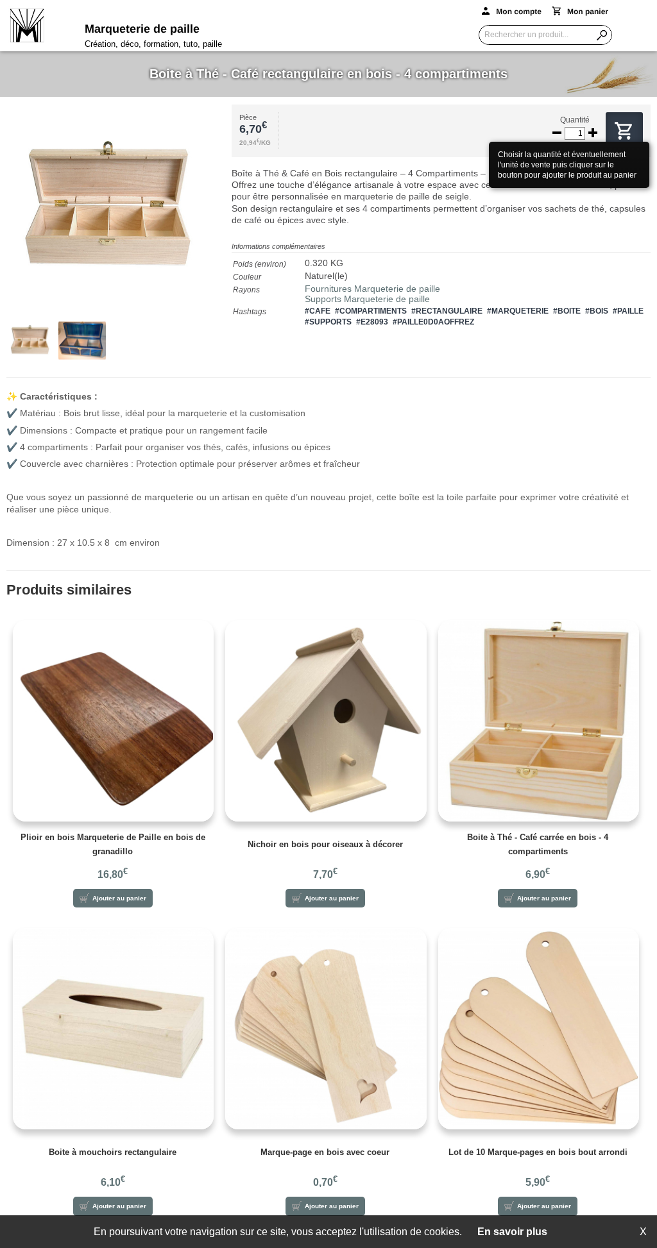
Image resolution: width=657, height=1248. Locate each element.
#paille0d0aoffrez (433, 321)
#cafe (317, 311)
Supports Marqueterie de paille (367, 299)
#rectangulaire (446, 311)
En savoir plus (512, 1231)
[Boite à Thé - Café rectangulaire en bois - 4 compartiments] (119, 211)
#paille (628, 311)
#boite (567, 311)
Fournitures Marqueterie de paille (372, 288)
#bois (596, 311)
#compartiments (371, 311)
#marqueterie (518, 311)
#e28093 (372, 321)
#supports (328, 321)
